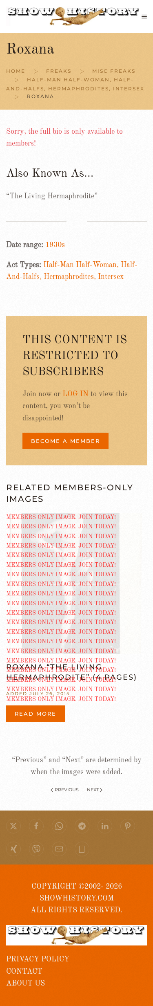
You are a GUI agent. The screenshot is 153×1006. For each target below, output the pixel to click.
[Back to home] (74, 16)
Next (93, 790)
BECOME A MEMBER (65, 441)
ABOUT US (25, 983)
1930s (55, 245)
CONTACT (24, 971)
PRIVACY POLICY (37, 959)
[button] (144, 16)
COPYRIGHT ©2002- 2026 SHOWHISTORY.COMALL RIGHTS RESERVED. (76, 898)
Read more (35, 713)
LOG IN (75, 394)
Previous (67, 790)
